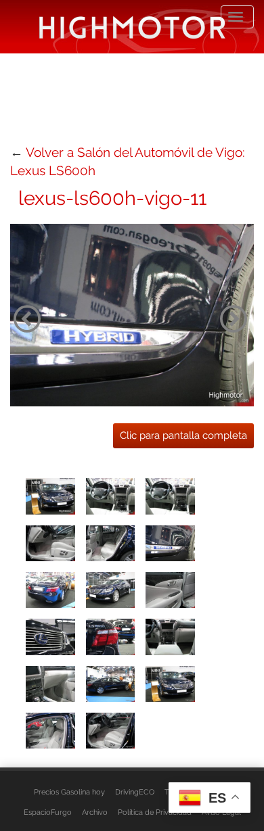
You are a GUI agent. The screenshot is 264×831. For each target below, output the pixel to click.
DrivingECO (134, 792)
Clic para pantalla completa (183, 435)
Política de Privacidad (155, 812)
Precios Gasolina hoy (69, 792)
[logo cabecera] (132, 27)
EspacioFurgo (48, 812)
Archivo (95, 812)
